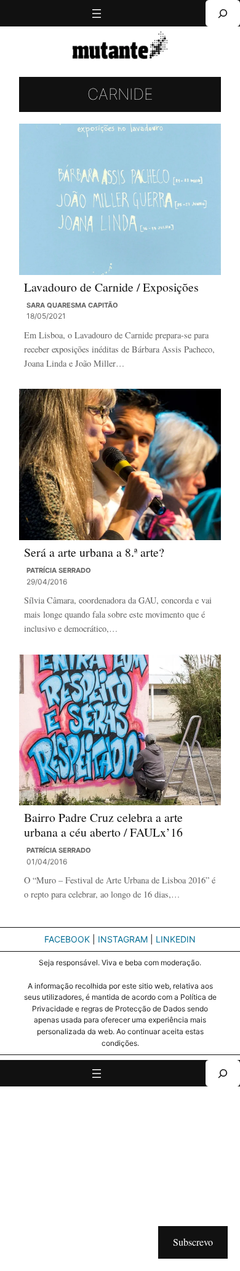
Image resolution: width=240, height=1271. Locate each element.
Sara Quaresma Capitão (72, 305)
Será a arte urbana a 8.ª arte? (94, 552)
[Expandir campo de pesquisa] (223, 13)
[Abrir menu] (96, 13)
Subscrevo (193, 1241)
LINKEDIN (176, 939)
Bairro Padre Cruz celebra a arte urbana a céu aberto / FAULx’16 (103, 824)
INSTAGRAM (123, 939)
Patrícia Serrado (58, 570)
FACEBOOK (67, 939)
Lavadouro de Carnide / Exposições (111, 287)
